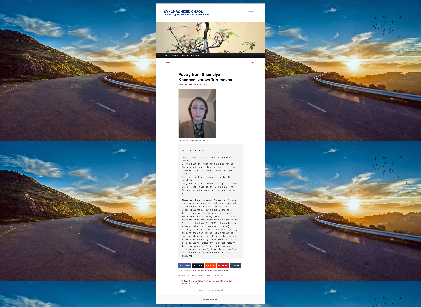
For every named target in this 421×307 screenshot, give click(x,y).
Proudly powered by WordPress (210, 299)
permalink (225, 270)
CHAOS (195, 270)
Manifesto (175, 55)
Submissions (195, 55)
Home (166, 55)
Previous (167, 63)
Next (254, 63)
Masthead (184, 55)
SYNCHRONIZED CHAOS (183, 11)
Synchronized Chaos (200, 84)
